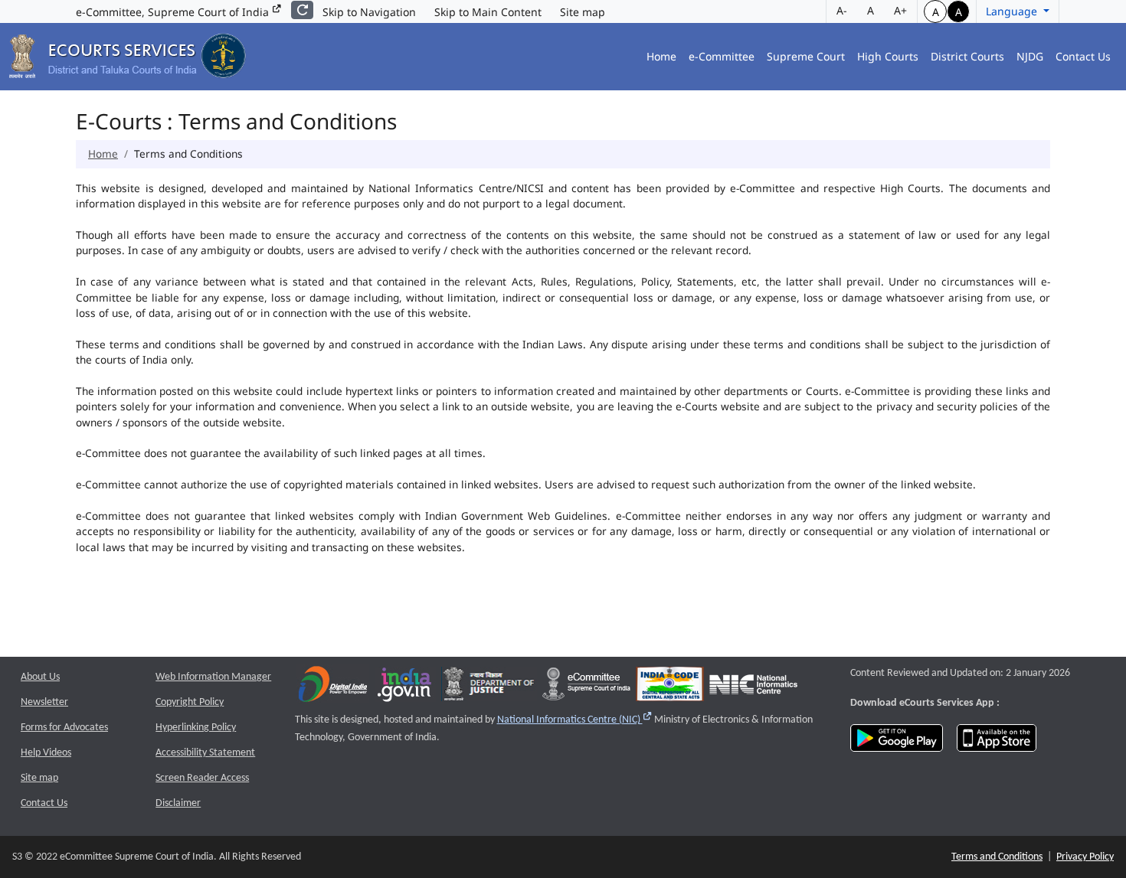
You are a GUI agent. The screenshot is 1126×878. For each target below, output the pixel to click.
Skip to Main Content (488, 12)
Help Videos (46, 753)
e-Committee (721, 56)
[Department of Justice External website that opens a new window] (489, 688)
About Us (40, 677)
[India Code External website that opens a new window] (669, 688)
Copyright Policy (189, 702)
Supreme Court (806, 56)
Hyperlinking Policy (195, 728)
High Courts (887, 56)
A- (841, 10)
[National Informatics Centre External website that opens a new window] (753, 688)
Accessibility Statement (205, 753)
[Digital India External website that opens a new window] (333, 688)
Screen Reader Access (202, 778)
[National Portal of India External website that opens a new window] (405, 688)
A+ (900, 10)
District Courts (967, 56)
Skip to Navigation (369, 12)
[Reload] (302, 10)
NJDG (1029, 56)
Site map (582, 12)
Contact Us (1083, 56)
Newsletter (44, 702)
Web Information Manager (213, 677)
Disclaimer (178, 803)
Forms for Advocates (64, 728)
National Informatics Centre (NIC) (575, 720)
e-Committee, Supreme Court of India (174, 12)
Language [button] (1013, 11)
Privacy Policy (1085, 857)
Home (661, 56)
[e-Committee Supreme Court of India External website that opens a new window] (586, 688)
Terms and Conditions (997, 857)
